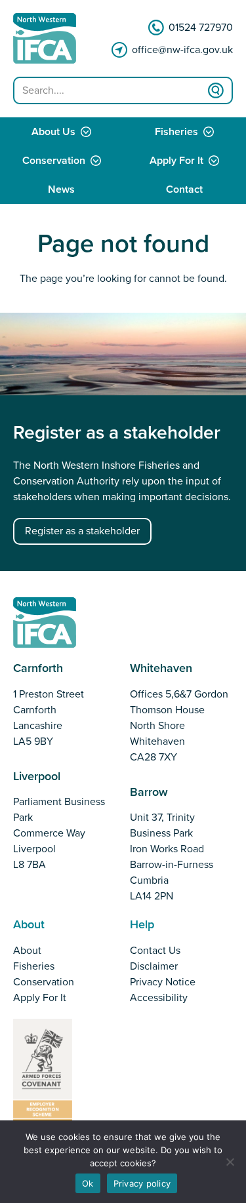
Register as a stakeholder (82, 531)
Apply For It (39, 997)
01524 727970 (201, 27)
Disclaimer (154, 966)
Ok (88, 1183)
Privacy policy (142, 1183)
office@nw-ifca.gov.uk (182, 49)
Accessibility (159, 997)
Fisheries (33, 966)
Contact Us (155, 950)
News (61, 189)
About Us (53, 131)
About (27, 950)
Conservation (53, 160)
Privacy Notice (162, 982)
